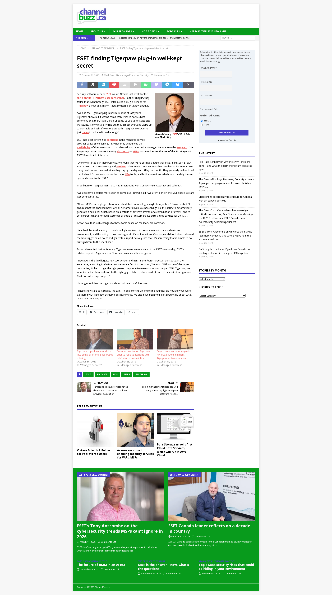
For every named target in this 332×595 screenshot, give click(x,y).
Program (182, 147)
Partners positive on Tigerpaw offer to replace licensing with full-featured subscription (133, 354)
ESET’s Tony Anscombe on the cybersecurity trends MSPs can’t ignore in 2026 (120, 531)
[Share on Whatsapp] (146, 85)
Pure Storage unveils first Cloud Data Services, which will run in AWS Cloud (174, 450)
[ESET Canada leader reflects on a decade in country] (211, 496)
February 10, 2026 (180, 536)
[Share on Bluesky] (177, 85)
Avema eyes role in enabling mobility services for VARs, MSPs (135, 454)
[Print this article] (135, 85)
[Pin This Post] (114, 85)
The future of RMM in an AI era (101, 565)
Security (144, 75)
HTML (207, 120)
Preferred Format (211, 115)
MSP (115, 374)
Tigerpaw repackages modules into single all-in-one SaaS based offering (95, 354)
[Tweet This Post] (92, 85)
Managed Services (129, 75)
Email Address (208, 67)
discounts (123, 151)
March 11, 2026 (87, 541)
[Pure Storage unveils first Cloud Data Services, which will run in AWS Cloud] (175, 427)
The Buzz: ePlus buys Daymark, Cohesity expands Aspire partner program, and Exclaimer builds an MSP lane (226, 183)
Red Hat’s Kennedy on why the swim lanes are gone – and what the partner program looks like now (225, 165)
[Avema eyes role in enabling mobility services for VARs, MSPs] (135, 430)
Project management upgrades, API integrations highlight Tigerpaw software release (174, 354)
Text (206, 124)
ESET (175, 134)
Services (121, 166)
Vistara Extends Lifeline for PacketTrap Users (93, 452)
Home (79, 31)
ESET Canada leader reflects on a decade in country (209, 528)
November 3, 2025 (211, 573)
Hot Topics (149, 31)
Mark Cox (109, 75)
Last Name (206, 95)
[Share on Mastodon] (156, 85)
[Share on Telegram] (167, 85)
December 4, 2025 (89, 569)
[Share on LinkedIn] (103, 85)
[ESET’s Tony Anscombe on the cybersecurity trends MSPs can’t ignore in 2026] (120, 496)
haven (85, 132)
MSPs (136, 151)
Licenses (102, 374)
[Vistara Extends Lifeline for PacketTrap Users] (95, 430)
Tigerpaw (82, 105)
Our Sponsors (122, 31)
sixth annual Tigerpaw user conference (100, 97)
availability (83, 147)
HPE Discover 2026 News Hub (208, 31)
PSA (127, 174)
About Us (96, 31)
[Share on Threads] (188, 85)
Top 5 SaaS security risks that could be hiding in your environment (226, 567)
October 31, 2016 (90, 75)
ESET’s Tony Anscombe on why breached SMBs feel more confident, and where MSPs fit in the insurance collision (225, 235)
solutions (112, 139)
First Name (206, 81)
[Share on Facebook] (82, 85)
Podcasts (173, 31)
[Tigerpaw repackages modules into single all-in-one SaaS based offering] (95, 339)
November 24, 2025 (151, 573)
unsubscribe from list (227, 140)
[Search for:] (237, 38)
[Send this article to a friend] (124, 85)
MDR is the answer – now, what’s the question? (163, 567)
